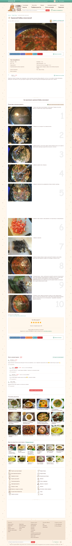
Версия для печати (58, 337)
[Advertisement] (36, 88)
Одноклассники (29, 337)
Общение (42, 5)
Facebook (23, 337)
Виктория (13, 374)
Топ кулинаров (25, 5)
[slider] (36, 322)
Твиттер (35, 337)
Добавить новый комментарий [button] (36, 390)
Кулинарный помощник (52, 5)
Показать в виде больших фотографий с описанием (56, 104)
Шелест (13, 75)
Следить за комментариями (58, 357)
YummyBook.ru (14, 8)
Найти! (47, 10)
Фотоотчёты (34, 5)
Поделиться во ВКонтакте (15, 337)
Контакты (62, 5)
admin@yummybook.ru (48, 331)
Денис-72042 (12, 381)
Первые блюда (16, 314)
